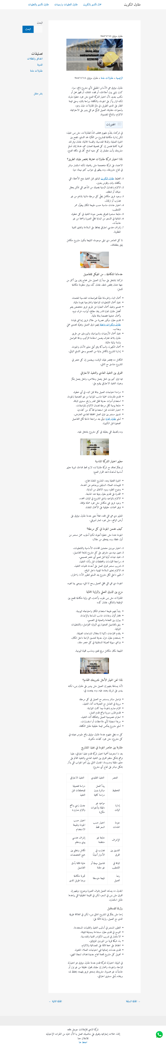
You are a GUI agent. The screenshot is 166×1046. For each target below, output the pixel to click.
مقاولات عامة (36, 71)
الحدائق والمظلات (35, 59)
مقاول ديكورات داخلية (110, 324)
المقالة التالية (55, 1001)
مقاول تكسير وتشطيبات (38, 4)
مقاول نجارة (111, 419)
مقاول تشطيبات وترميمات (66, 4)
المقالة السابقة (133, 1001)
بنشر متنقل (38, 94)
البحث (40, 23)
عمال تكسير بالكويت (92, 4)
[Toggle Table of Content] (118, 124)
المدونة (40, 65)
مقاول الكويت (132, 5)
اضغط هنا (83, 1042)
